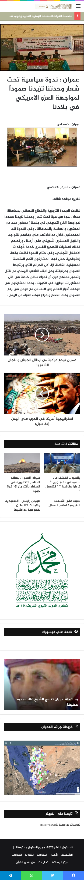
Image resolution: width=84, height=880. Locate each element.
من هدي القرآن (25, 862)
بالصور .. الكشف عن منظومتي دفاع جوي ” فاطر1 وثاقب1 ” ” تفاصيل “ (63, 484)
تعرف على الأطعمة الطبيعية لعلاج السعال (64, 503)
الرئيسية (67, 855)
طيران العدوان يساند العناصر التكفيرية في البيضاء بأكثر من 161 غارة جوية (23, 484)
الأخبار (54, 855)
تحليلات (43, 862)
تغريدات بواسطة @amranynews (60, 824)
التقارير (29, 855)
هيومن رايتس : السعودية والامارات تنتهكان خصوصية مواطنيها (22, 505)
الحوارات (17, 855)
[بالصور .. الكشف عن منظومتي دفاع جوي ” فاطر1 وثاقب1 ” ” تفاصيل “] (62, 463)
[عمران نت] (53, 6)
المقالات (42, 855)
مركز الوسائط (59, 862)
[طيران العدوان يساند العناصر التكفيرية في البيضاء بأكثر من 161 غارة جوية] (22, 463)
